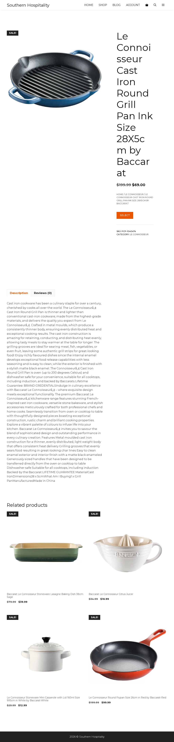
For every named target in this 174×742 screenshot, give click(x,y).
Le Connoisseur (134, 194)
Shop (103, 5)
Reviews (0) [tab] (43, 293)
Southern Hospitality (28, 5)
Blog (116, 5)
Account (133, 5)
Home (88, 5)
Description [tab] (19, 293)
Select (125, 215)
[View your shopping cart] (147, 5)
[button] (163, 5)
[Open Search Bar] (155, 5)
